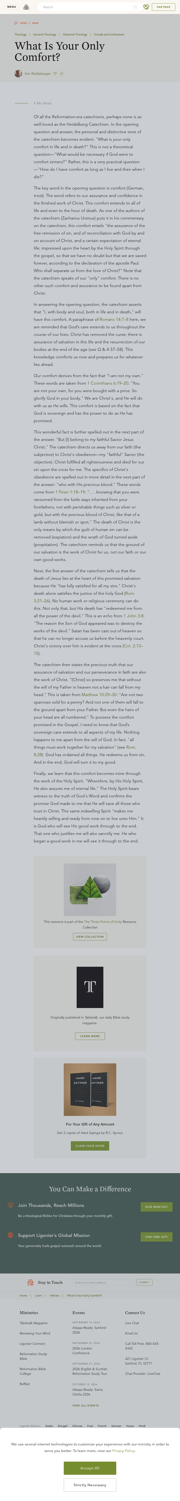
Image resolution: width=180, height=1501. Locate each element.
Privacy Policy (123, 1450)
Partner (163, 7)
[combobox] (83, 7)
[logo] (26, 7)
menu (11, 6)
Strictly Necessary (90, 1485)
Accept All (90, 1468)
